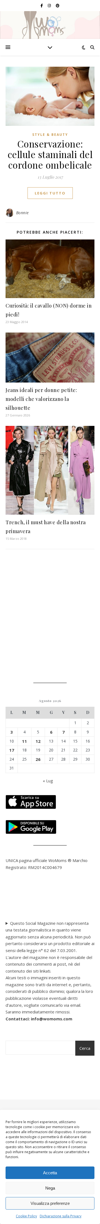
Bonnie (22, 212)
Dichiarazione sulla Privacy (60, 1216)
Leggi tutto (50, 193)
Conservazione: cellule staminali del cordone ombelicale (50, 154)
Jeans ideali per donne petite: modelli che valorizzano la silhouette (41, 399)
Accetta (50, 1172)
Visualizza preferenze (50, 1203)
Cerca (84, 1048)
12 (38, 741)
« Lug (48, 780)
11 (24, 741)
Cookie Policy (26, 1216)
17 (11, 750)
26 (38, 759)
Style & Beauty (50, 134)
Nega (50, 1188)
